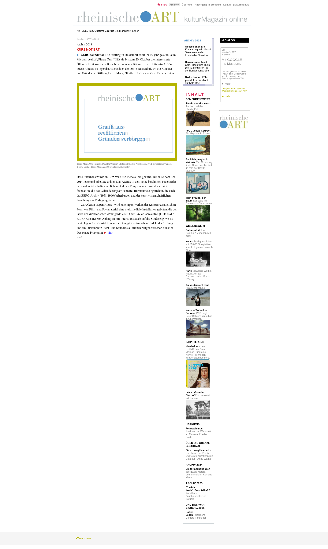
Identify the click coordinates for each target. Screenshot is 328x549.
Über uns (187, 4)
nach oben (85, 538)
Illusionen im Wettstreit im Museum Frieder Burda (198, 433)
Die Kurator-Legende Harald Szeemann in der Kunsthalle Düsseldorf (198, 51)
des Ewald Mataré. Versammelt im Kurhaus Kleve (199, 473)
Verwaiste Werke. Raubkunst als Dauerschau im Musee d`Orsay (199, 275)
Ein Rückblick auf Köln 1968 (196, 80)
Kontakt (227, 4)
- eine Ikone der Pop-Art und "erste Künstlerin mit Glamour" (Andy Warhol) (199, 454)
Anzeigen (200, 4)
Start (163, 4)
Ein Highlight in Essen (114, 30)
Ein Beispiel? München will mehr (198, 233)
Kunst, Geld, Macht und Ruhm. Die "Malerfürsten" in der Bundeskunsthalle (198, 66)
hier (110, 232)
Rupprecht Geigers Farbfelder (196, 515)
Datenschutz (241, 4)
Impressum (215, 4)
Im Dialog (228, 40)
